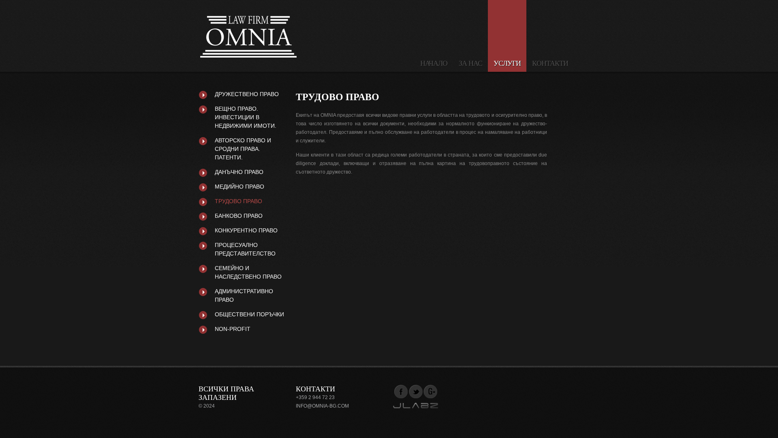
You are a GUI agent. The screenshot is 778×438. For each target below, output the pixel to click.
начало (433, 63)
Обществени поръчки (249, 314)
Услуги (507, 63)
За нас (470, 63)
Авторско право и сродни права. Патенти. (243, 149)
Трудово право (238, 201)
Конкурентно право (246, 230)
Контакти (550, 63)
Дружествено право (247, 94)
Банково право (239, 216)
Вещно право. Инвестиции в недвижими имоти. (245, 117)
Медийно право (239, 186)
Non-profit (232, 329)
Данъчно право (239, 172)
